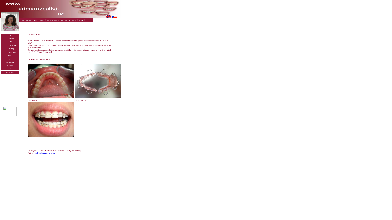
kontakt (81, 20)
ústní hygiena (65, 20)
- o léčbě (10, 42)
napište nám (10, 72)
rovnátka (41, 20)
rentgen (74, 20)
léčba (10, 35)
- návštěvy (10, 38)
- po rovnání (10, 52)
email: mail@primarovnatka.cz (45, 153)
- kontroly (10, 49)
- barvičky (10, 55)
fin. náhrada (10, 62)
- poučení (10, 59)
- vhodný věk (10, 45)
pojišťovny (10, 65)
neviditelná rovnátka (53, 20)
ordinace (29, 20)
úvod (22, 20)
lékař (35, 20)
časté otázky (10, 69)
